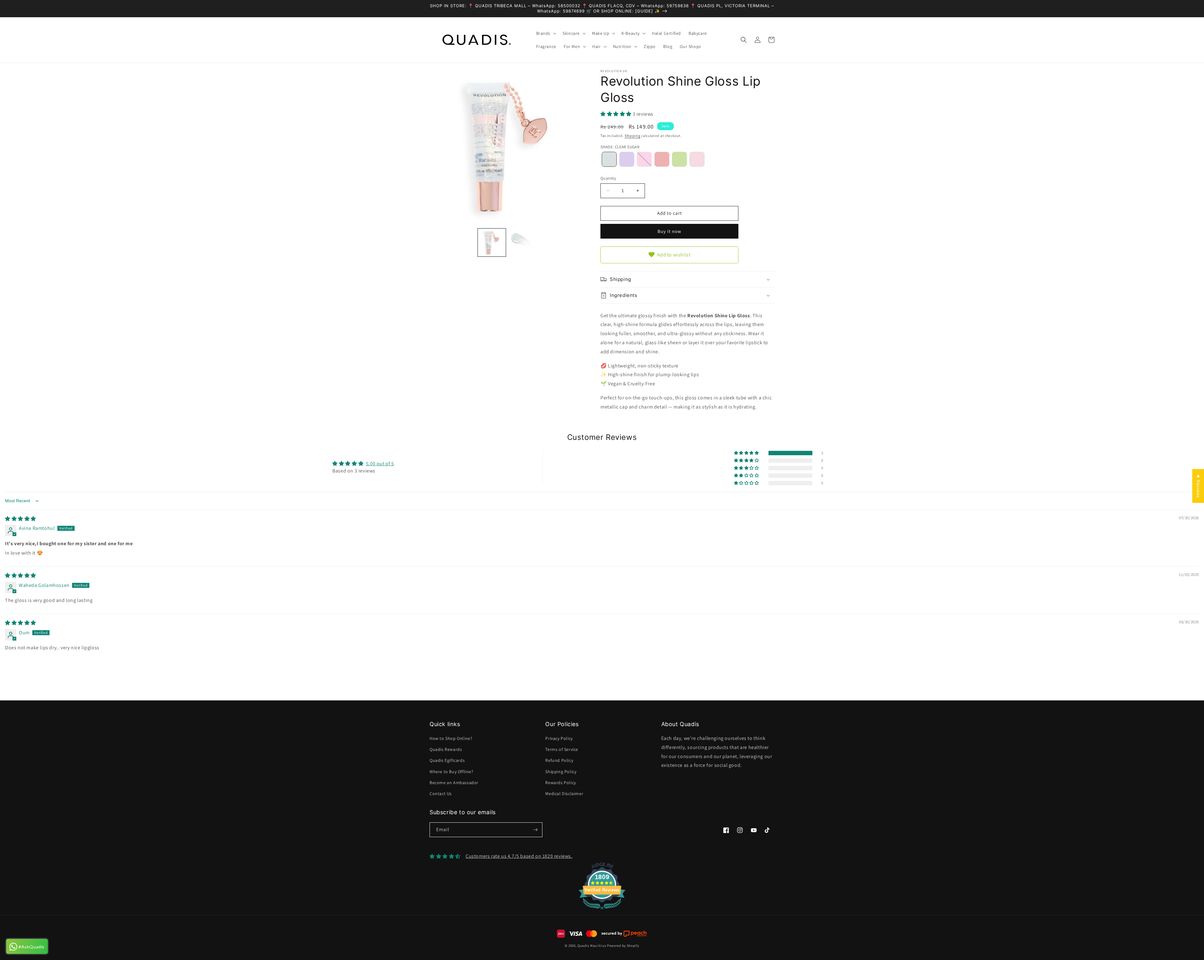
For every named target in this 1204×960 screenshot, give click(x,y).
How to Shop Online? (451, 738)
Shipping (633, 135)
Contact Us (441, 793)
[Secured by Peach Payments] (624, 933)
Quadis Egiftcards (447, 760)
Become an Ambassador (454, 782)
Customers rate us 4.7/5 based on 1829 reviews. (519, 856)
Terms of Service (561, 749)
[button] (545, 33)
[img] (20, 518)
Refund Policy (559, 760)
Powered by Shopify (623, 945)
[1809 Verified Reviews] (602, 910)
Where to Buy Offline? (451, 771)
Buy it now (669, 231)
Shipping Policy (560, 771)
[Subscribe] (535, 829)
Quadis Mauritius (592, 945)
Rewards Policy (560, 782)
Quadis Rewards (446, 749)
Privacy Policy (559, 738)
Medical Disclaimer (564, 793)
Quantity (608, 178)
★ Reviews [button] (1198, 486)
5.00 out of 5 (380, 463)
